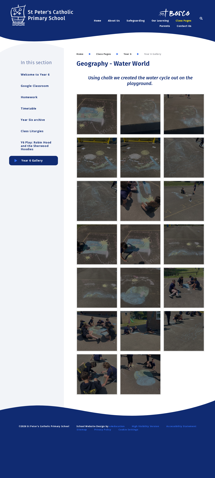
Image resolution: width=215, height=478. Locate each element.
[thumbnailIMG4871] (97, 114)
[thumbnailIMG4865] (97, 201)
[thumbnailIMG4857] (184, 288)
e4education (117, 426)
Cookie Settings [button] (128, 429)
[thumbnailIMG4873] (140, 244)
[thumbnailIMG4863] (184, 201)
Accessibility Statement (181, 426)
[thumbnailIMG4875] (97, 288)
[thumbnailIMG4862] (140, 374)
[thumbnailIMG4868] (97, 158)
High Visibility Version (145, 426)
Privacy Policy (102, 429)
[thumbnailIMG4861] (97, 374)
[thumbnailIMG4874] (184, 244)
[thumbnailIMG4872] (97, 244)
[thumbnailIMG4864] (140, 201)
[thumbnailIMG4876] (140, 288)
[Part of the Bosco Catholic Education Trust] (174, 13)
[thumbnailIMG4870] (140, 114)
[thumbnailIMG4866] (184, 158)
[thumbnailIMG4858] (97, 331)
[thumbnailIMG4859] (140, 331)
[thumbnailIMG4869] (184, 114)
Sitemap (82, 429)
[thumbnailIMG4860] (184, 331)
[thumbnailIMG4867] (140, 158)
